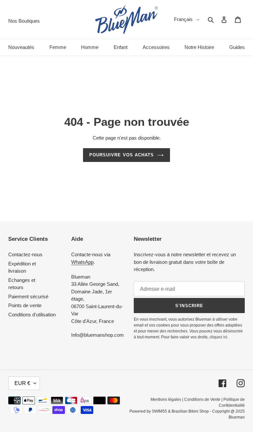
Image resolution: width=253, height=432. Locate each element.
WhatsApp (82, 262)
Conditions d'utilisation (32, 314)
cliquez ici (218, 337)
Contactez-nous (25, 254)
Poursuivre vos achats (121, 154)
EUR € (22, 383)
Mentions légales (166, 399)
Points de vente (25, 305)
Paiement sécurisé (28, 296)
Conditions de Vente (202, 399)
